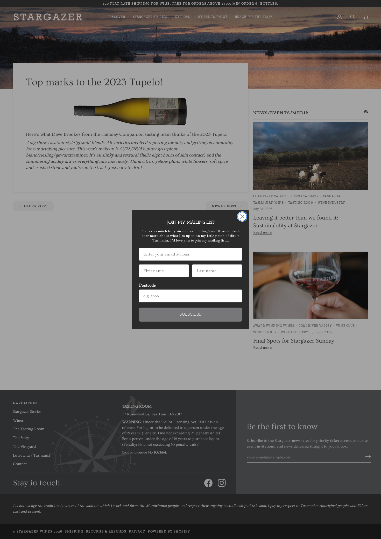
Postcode (147, 285)
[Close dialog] (242, 216)
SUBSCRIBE (191, 315)
